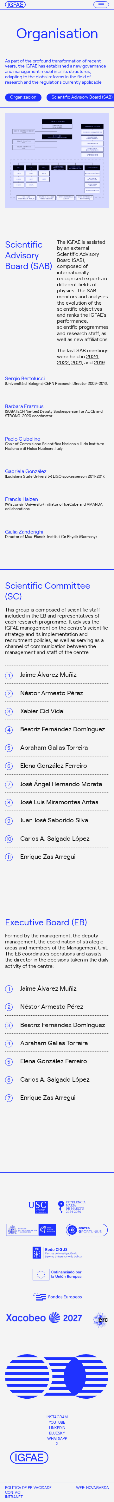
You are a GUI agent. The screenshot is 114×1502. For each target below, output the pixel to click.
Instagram (57, 1416)
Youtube (57, 1422)
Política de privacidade (28, 1487)
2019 (99, 362)
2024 (92, 356)
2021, (77, 362)
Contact (13, 1492)
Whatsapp (57, 1438)
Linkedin (57, 1427)
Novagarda (97, 1487)
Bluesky (57, 1432)
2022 (63, 362)
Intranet (14, 1496)
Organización (23, 97)
